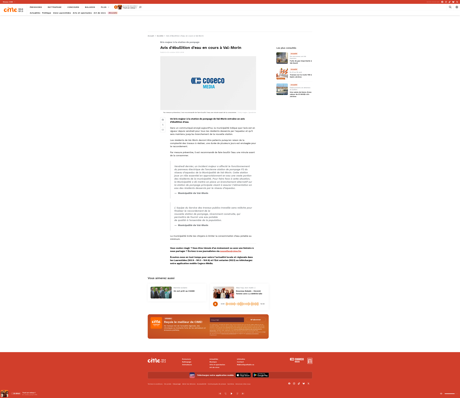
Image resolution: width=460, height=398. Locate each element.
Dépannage (177, 384)
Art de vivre (214, 367)
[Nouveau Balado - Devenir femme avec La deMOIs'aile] (223, 292)
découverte (113, 13)
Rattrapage (186, 362)
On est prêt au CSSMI (184, 291)
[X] (457, 2)
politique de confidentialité (228, 333)
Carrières (230, 384)
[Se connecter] (456, 7)
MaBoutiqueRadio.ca (245, 365)
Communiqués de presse (217, 384)
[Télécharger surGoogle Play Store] (261, 375)
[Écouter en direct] (116, 7)
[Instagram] (446, 2)
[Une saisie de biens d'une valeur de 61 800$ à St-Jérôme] (282, 89)
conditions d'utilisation (252, 333)
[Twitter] (162, 124)
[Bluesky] (453, 2)
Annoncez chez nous (243, 384)
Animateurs (187, 365)
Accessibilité (201, 384)
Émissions (186, 359)
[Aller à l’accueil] (13, 9)
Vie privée (167, 384)
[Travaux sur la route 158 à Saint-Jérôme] (282, 74)
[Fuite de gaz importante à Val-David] (282, 58)
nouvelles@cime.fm (230, 251)
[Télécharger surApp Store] (243, 375)
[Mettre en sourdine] (441, 393)
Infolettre (241, 359)
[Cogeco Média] (297, 362)
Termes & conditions (155, 384)
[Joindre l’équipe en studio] (140, 7)
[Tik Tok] (449, 2)
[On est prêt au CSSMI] (161, 292)
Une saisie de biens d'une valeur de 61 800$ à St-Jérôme (300, 94)
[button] (220, 393)
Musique (213, 362)
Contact (240, 362)
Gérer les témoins (189, 384)
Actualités (214, 359)
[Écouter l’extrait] (215, 304)
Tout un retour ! (129, 8)
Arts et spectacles (217, 365)
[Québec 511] (310, 363)
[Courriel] (162, 129)
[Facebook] (442, 2)
